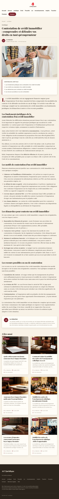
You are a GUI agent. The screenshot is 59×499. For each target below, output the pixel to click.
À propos (4, 14)
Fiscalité (27, 10)
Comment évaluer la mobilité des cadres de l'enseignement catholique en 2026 (42, 358)
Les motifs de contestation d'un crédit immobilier (18, 87)
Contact (12, 14)
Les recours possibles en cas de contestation (17, 92)
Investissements (39, 10)
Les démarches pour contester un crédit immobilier (19, 89)
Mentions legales (12, 481)
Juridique (16, 10)
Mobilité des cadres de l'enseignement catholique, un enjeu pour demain (41, 399)
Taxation (53, 10)
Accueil (4, 10)
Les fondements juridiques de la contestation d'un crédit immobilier (23, 84)
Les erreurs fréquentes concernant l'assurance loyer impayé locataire (12, 439)
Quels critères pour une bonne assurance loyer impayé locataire (15, 357)
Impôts (47, 10)
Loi (32, 10)
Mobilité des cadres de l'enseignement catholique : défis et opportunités (41, 439)
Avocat (10, 10)
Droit (21, 10)
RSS (19, 481)
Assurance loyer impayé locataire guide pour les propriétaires (15, 398)
